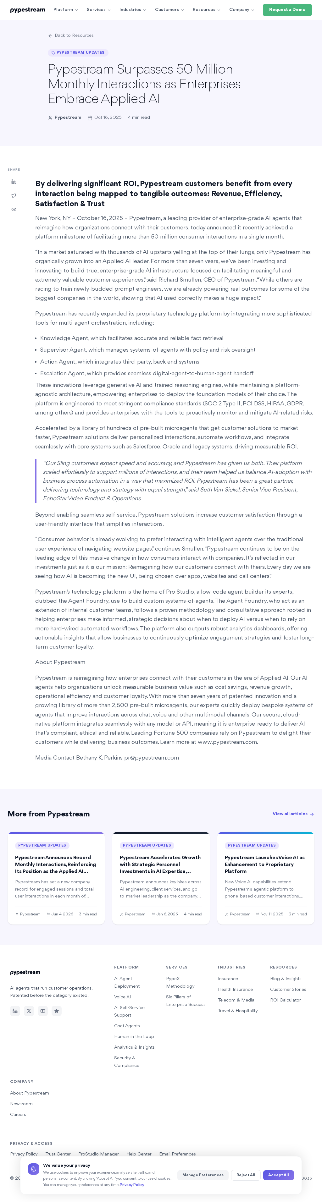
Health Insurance (235, 989)
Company (239, 10)
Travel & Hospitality (238, 1011)
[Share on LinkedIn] (13, 181)
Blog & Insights (286, 979)
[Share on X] (13, 195)
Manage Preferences (203, 1175)
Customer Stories (288, 989)
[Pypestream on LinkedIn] (15, 1011)
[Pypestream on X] (29, 1011)
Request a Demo (287, 10)
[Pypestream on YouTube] (43, 1011)
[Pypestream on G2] (57, 1011)
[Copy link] (13, 209)
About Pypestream (29, 1093)
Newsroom (21, 1104)
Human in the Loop (134, 1037)
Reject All (245, 1175)
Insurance (228, 979)
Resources (204, 10)
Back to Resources (74, 35)
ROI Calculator (285, 1000)
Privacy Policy (132, 1185)
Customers (167, 10)
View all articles (290, 814)
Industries (130, 10)
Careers (18, 1114)
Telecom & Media (236, 1000)
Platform (63, 10)
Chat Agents (127, 1026)
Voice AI (122, 997)
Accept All (278, 1175)
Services (96, 10)
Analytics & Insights (134, 1047)
